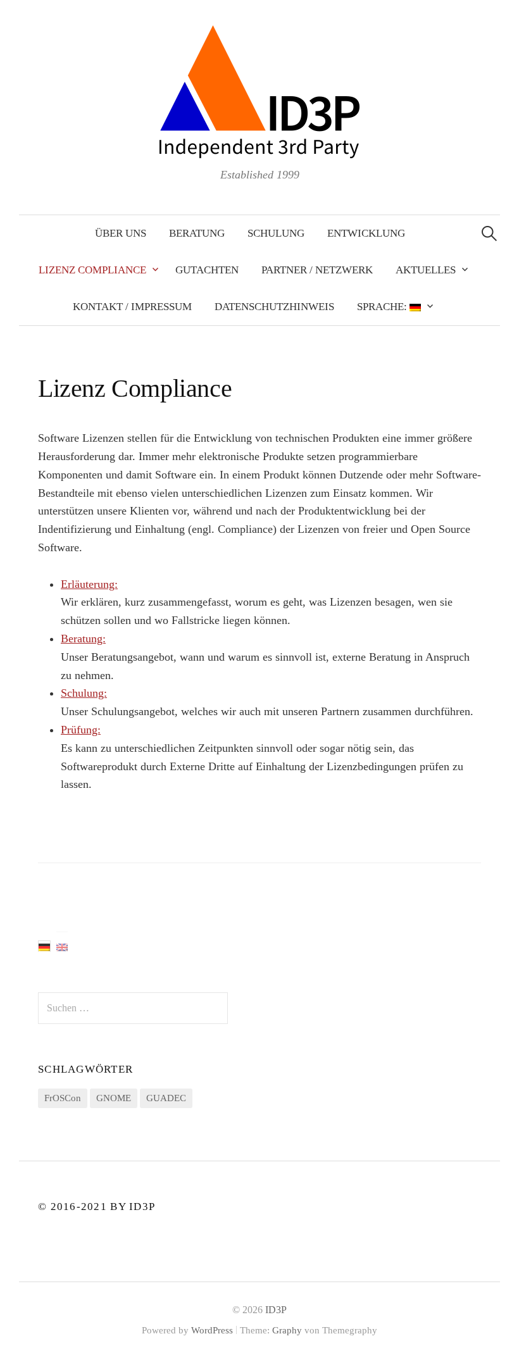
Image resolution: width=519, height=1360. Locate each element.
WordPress (212, 1330)
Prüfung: (81, 729)
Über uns (120, 233)
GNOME (113, 1098)
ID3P (276, 1309)
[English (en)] (62, 946)
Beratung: (83, 638)
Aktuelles (426, 270)
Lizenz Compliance (92, 270)
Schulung (275, 233)
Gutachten (207, 270)
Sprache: (383, 307)
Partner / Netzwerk (317, 270)
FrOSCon (62, 1098)
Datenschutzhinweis (274, 307)
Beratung (197, 233)
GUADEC (166, 1098)
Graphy (287, 1330)
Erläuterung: (89, 584)
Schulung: (84, 693)
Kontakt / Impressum (132, 307)
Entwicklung (366, 233)
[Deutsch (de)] (44, 946)
